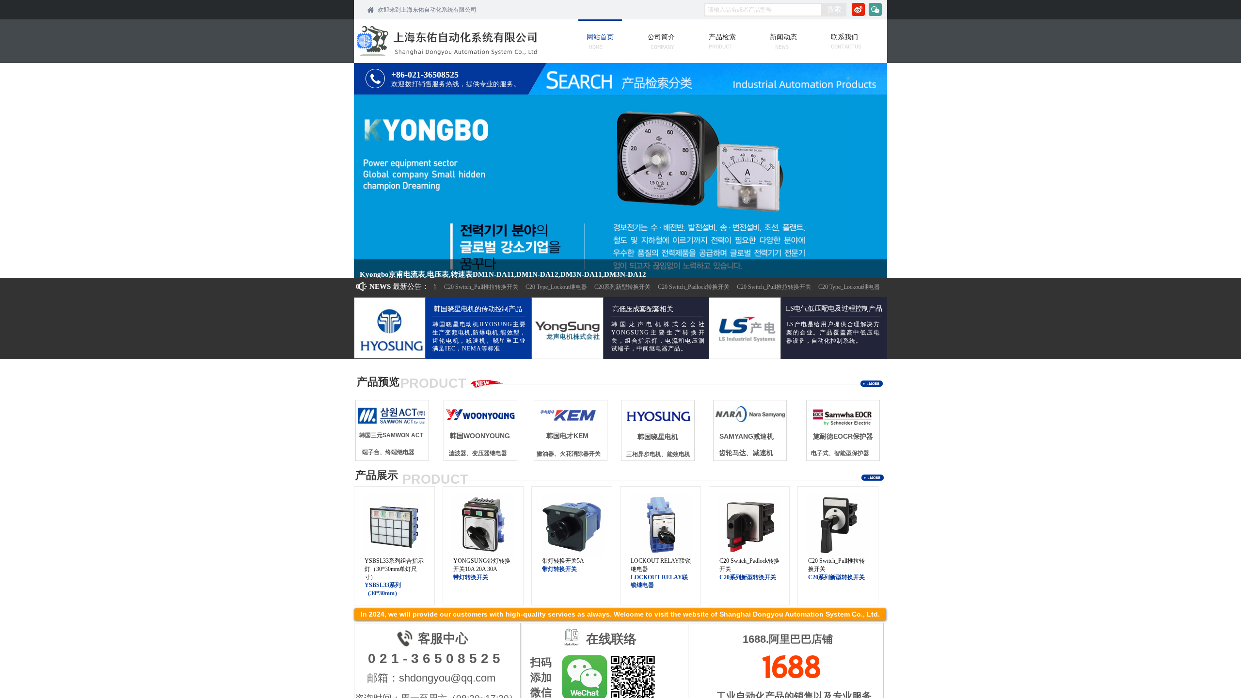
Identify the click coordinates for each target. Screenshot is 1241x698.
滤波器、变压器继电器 (478, 453)
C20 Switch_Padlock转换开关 (684, 287)
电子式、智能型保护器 (840, 453)
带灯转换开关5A (563, 560)
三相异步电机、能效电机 (658, 454)
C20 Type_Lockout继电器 (546, 287)
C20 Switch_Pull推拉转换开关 (471, 287)
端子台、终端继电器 (388, 452)
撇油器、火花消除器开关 (569, 453)
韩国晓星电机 (657, 437)
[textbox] (763, 9)
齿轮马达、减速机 (746, 453)
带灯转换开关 (470, 577)
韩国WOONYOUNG (480, 436)
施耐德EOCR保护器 (843, 436)
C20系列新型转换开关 (613, 287)
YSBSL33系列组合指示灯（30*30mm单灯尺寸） (394, 569)
